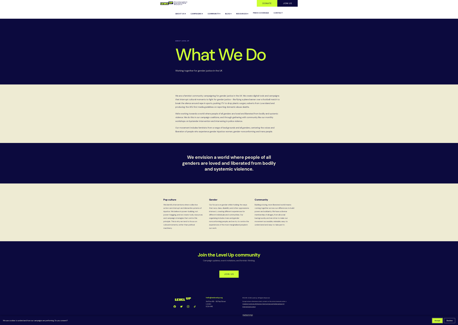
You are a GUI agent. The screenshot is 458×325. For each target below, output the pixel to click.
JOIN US (229, 274)
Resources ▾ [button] (242, 14)
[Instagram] (188, 306)
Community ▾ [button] (214, 14)
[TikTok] (194, 306)
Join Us (287, 3)
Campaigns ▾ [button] (197, 14)
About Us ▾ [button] (180, 14)
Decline (450, 321)
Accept (437, 321)
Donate (267, 3)
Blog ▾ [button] (228, 14)
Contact (278, 13)
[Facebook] (174, 306)
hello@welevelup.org (214, 297)
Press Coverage (261, 13)
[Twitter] (181, 306)
